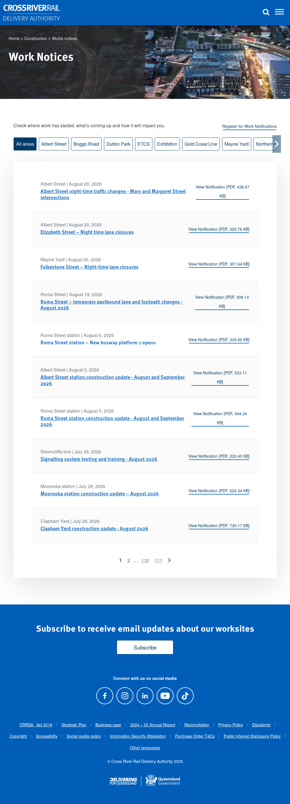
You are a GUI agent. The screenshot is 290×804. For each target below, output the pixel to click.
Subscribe (145, 647)
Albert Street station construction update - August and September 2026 (112, 380)
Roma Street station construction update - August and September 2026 (112, 421)
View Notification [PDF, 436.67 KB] (223, 191)
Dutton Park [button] (118, 144)
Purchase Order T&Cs (195, 736)
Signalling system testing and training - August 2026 (98, 459)
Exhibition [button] (167, 144)
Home (14, 38)
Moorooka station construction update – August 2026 (99, 493)
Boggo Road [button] (86, 144)
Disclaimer (261, 724)
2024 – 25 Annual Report (152, 724)
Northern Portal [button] (271, 144)
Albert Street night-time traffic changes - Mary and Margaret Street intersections (113, 194)
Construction (35, 38)
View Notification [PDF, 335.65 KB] (219, 339)
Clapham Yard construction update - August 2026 (94, 528)
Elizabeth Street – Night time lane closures (87, 232)
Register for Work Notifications (249, 126)
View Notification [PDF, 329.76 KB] (219, 229)
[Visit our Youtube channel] (165, 695)
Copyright (18, 736)
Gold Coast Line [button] (201, 144)
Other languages (145, 747)
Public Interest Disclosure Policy (252, 736)
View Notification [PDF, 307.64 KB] (219, 264)
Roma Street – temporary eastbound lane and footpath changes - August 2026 (111, 304)
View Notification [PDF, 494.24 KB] (220, 418)
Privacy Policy (230, 724)
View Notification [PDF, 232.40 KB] (219, 456)
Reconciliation (196, 724)
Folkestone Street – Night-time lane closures (89, 266)
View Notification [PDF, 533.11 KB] (220, 377)
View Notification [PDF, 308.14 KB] (222, 301)
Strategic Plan (73, 724)
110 (145, 560)
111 (158, 560)
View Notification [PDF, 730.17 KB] (219, 525)
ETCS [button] (144, 144)
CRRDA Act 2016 (36, 724)
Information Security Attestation (138, 736)
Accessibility (46, 736)
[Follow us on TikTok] (185, 695)
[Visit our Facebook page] (104, 695)
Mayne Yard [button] (237, 144)
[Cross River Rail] (31, 12)
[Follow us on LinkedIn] (144, 695)
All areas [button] (25, 144)
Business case (108, 724)
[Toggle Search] (266, 12)
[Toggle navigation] (279, 13)
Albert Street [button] (53, 144)
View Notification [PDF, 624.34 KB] (219, 490)
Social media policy (84, 736)
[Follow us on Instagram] (124, 695)
